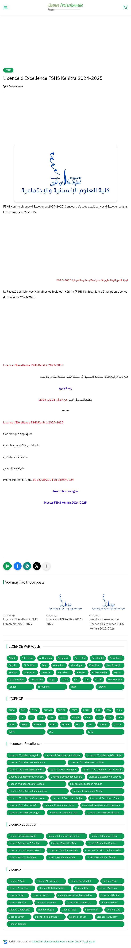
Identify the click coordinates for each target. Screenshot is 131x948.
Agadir (12, 658)
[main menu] (5, 7)
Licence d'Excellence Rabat (105, 798)
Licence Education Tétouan (101, 857)
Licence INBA (16, 895)
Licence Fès (81, 888)
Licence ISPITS (41, 895)
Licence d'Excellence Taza (63, 812)
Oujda (52, 679)
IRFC (52, 724)
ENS (23, 710)
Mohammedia (99, 672)
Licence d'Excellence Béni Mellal (104, 755)
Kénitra (13, 672)
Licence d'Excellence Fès (63, 769)
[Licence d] (22, 602)
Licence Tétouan (18, 924)
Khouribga (76, 665)
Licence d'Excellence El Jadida (86, 762)
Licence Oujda (46, 909)
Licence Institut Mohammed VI (75, 895)
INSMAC (38, 724)
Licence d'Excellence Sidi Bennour (101, 805)
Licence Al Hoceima (47, 881)
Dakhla (12, 665)
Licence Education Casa (104, 836)
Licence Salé (113, 909)
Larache (46, 672)
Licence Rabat (69, 909)
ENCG (12, 710)
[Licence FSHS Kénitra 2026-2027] (65, 602)
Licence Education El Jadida (24, 843)
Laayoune (29, 672)
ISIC (78, 724)
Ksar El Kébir (113, 665)
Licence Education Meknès (63, 850)
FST (99, 717)
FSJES (75, 717)
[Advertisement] (65, 43)
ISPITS (117, 724)
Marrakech (63, 672)
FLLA (119, 710)
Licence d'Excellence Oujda (67, 798)
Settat (98, 679)
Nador (117, 672)
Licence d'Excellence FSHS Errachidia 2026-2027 (20, 621)
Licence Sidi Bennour (46, 917)
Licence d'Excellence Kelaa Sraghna (102, 769)
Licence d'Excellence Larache (105, 776)
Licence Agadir (17, 881)
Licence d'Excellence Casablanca (27, 762)
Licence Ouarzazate (19, 909)
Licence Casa (109, 881)
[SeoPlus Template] (5, 942)
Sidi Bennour (115, 679)
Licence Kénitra (17, 902)
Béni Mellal (98, 658)
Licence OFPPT (109, 902)
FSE (51, 717)
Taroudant (43, 687)
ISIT (90, 724)
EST (98, 710)
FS (31, 717)
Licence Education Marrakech (25, 850)
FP (22, 717)
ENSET (61, 710)
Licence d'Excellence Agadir (24, 755)
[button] (18, 566)
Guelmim (58, 665)
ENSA (34, 710)
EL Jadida (29, 665)
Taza (73, 687)
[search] (125, 7)
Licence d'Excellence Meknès (86, 784)
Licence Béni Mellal (80, 881)
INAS (11, 724)
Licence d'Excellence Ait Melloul (63, 755)
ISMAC (103, 724)
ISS (51, 731)
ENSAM (48, 710)
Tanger (12, 687)
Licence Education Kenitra (102, 843)
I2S (109, 717)
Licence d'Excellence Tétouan (103, 812)
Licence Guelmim (108, 888)
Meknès (81, 672)
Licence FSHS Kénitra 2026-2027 (64, 621)
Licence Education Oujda (22, 857)
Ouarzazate (37, 679)
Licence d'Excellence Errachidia (26, 769)
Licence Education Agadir (23, 836)
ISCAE (65, 724)
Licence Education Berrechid (64, 836)
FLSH (11, 717)
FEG (108, 710)
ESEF (74, 710)
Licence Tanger (77, 917)
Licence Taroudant (107, 917)
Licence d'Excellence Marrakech (26, 784)
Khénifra (94, 665)
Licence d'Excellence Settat (59, 805)
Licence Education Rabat (61, 857)
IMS (120, 717)
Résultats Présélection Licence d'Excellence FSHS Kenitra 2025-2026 (106, 624)
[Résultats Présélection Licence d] (108, 602)
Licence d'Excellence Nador (87, 791)
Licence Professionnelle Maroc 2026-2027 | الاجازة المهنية (63, 942)
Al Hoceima (45, 658)
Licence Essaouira (18, 888)
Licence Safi (91, 909)
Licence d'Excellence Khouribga (26, 776)
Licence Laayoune (46, 902)
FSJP (88, 717)
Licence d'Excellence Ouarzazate (27, 798)
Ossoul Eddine (16, 679)
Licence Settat (16, 917)
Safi (76, 679)
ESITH (86, 710)
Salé (87, 679)
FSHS (8, 70)
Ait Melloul (27, 658)
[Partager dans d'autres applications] (46, 566)
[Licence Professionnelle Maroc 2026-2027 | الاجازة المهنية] (65, 7)
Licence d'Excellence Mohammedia (28, 791)
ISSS (90, 731)
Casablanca (116, 658)
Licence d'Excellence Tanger (24, 812)
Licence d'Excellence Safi (22, 805)
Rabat (65, 679)
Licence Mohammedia (78, 902)
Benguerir (63, 658)
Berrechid (80, 658)
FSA (41, 717)
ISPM (11, 731)
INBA (24, 724)
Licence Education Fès (63, 843)
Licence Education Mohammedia (103, 850)
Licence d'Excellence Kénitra (66, 776)
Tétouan (102, 687)
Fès (44, 665)
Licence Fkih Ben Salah (51, 888)
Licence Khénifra (110, 895)
